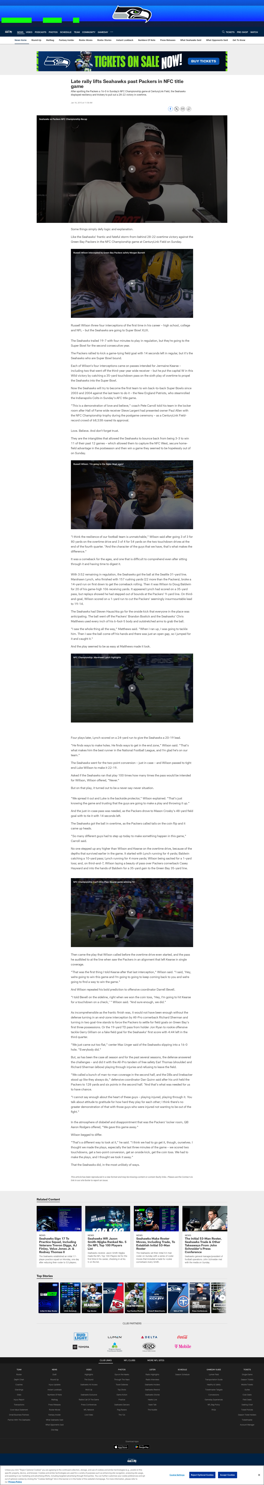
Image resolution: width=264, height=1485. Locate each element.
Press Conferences (89, 1405)
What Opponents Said (55, 1425)
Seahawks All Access (88, 1384)
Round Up (54, 1379)
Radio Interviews (152, 1379)
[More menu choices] (111, 32)
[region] (132, 1475)
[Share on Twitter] (176, 110)
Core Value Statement (19, 1410)
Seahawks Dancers (122, 1405)
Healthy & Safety (214, 1384)
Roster (19, 1374)
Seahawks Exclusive (89, 1395)
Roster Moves (54, 1410)
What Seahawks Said (54, 1420)
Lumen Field (214, 1374)
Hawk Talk (152, 1405)
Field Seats (247, 1399)
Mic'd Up (88, 1390)
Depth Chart (19, 1379)
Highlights (89, 1374)
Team (19, 1369)
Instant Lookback (55, 1390)
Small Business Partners (19, 1415)
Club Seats (247, 1395)
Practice (122, 1399)
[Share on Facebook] (170, 110)
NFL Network (89, 1410)
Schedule (182, 1369)
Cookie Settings (177, 1475)
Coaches (19, 1384)
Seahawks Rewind (152, 1390)
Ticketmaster (247, 1420)
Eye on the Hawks (122, 1374)
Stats (19, 1395)
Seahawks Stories (152, 1395)
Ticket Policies (247, 1410)
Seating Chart (247, 1405)
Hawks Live (152, 1399)
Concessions (213, 1395)
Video (89, 1369)
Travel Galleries (122, 1384)
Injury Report (19, 1399)
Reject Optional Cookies (202, 1475)
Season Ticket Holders (247, 1415)
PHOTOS (122, 1369)
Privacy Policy (15, 1482)
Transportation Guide (213, 1379)
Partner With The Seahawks (19, 1420)
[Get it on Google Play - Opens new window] (142, 1448)
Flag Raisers (122, 1410)
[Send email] (182, 110)
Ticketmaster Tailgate (213, 1390)
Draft (55, 1374)
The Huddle (152, 1410)
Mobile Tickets (247, 1384)
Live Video (89, 1415)
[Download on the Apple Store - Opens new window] (121, 1447)
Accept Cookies (227, 1475)
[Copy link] (188, 109)
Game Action (122, 1395)
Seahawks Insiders (152, 1384)
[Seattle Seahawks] (132, 1461)
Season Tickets (247, 1379)
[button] (132, 169)
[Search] (223, 32)
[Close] (259, 1475)
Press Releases (54, 1405)
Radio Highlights (152, 1374)
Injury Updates (55, 1384)
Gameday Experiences (214, 1399)
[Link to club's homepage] (8, 31)
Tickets (247, 1369)
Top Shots (122, 1390)
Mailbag (54, 1399)
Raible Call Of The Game (89, 1399)
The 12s (122, 1415)
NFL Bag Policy (214, 1405)
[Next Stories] (222, 1298)
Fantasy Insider (54, 1415)
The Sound (88, 1379)
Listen (152, 1369)
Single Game (247, 1374)
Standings (19, 1390)
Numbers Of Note (55, 1395)
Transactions (19, 1405)
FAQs (214, 1410)
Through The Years (122, 1379)
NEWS (54, 1369)
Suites (247, 1390)
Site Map (54, 1430)
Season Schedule (182, 1374)
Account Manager (247, 1425)
